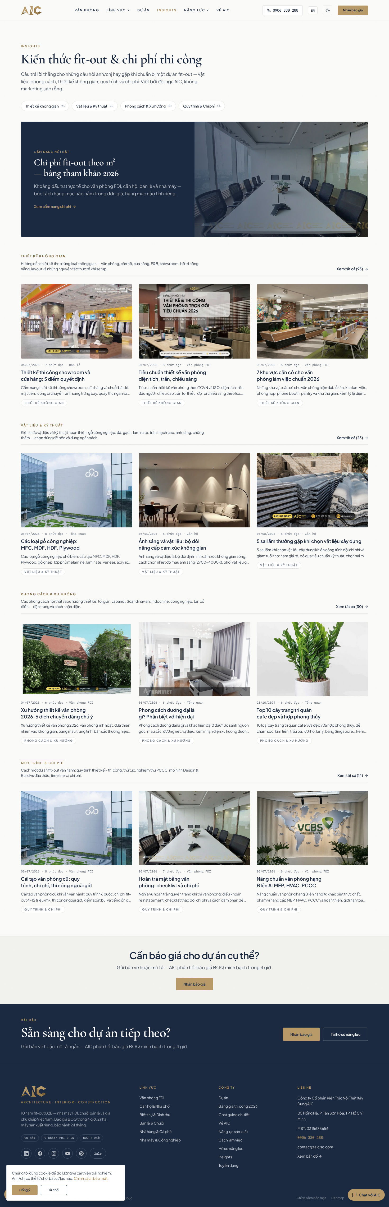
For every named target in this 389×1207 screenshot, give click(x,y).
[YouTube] (67, 1153)
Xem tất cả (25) (350, 437)
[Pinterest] (81, 1153)
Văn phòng (87, 10)
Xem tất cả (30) (349, 606)
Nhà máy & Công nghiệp (160, 1140)
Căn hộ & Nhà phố (154, 1106)
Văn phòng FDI (151, 1097)
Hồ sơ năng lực (231, 1148)
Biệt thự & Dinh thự (154, 1114)
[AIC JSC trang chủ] (31, 10)
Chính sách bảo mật (311, 1198)
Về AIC (223, 10)
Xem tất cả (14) (350, 775)
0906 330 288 (285, 10)
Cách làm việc (230, 1140)
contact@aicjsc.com (315, 1146)
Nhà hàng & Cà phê (155, 1131)
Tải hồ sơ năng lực (345, 1034)
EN (313, 10)
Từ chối (53, 1190)
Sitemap (337, 1198)
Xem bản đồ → (309, 1156)
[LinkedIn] (26, 1153)
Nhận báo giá (353, 10)
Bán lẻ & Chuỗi (151, 1123)
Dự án (143, 10)
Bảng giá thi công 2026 (238, 1106)
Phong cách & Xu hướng (148, 106)
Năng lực (194, 10)
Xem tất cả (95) (350, 268)
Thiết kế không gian (45, 106)
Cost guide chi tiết (234, 1114)
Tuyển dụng (228, 1165)
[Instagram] (53, 1153)
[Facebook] (40, 1153)
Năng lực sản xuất (233, 1131)
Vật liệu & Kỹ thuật (94, 106)
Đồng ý (24, 1190)
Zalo (98, 1153)
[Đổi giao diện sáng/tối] (327, 10)
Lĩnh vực (116, 10)
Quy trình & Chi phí (201, 106)
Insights (167, 10)
